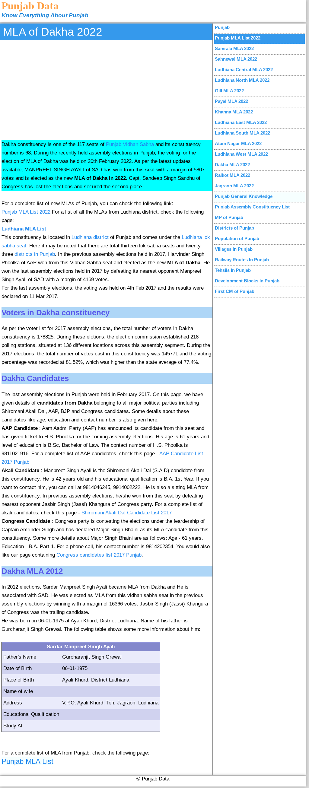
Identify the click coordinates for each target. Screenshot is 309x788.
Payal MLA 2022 (231, 101)
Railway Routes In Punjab (242, 259)
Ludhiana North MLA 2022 (242, 80)
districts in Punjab (34, 254)
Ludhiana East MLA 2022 (241, 122)
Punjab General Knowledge (243, 196)
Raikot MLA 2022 (232, 175)
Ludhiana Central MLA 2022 (244, 69)
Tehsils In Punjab (233, 270)
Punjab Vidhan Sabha (130, 144)
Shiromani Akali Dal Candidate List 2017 (126, 513)
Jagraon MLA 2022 (234, 185)
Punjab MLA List (27, 761)
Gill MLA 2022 (229, 90)
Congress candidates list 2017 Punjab (99, 555)
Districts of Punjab (234, 227)
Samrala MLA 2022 (234, 48)
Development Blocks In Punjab (247, 280)
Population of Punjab (237, 238)
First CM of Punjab (234, 291)
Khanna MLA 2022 (234, 111)
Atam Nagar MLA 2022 (238, 143)
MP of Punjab (229, 217)
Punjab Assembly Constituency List (252, 206)
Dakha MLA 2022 (232, 164)
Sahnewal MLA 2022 (236, 59)
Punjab (222, 27)
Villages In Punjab (234, 249)
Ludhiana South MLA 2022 (242, 132)
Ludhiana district (90, 237)
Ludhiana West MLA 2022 (241, 154)
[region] (107, 89)
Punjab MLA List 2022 (26, 212)
